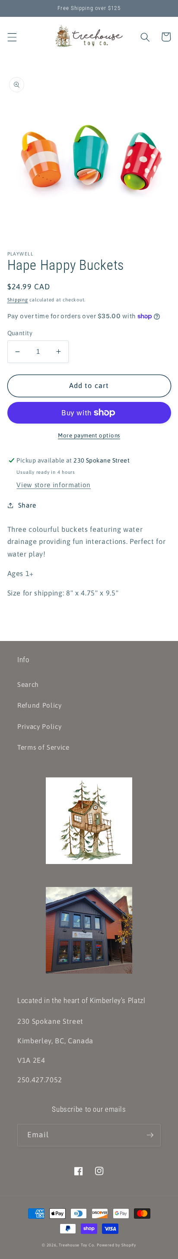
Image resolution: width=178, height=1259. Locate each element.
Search (28, 684)
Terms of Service (43, 747)
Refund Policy (39, 705)
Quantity (20, 333)
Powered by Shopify (116, 1245)
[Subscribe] (150, 1135)
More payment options (89, 435)
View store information (53, 485)
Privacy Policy (39, 726)
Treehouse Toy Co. (77, 1245)
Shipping (17, 299)
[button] (11, 36)
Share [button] (27, 505)
